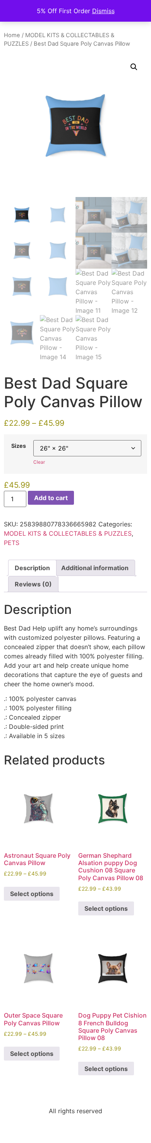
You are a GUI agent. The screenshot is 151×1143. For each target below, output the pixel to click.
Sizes (18, 446)
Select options (31, 894)
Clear (39, 462)
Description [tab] (32, 568)
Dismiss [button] (103, 11)
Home (12, 35)
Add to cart (51, 498)
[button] (134, 67)
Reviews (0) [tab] (33, 584)
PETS (11, 543)
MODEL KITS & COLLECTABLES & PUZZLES (68, 533)
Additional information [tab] (95, 568)
